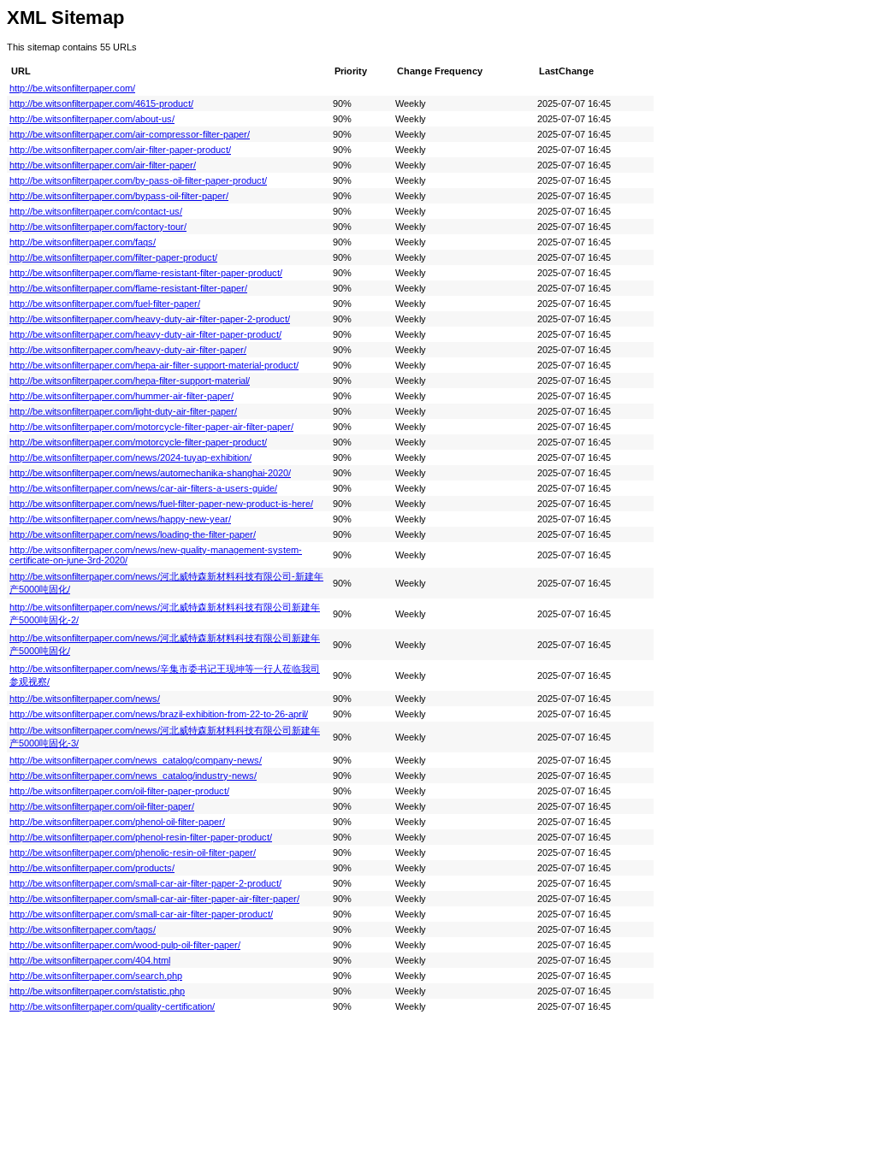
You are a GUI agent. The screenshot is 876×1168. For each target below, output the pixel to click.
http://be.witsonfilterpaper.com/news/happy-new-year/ (120, 519)
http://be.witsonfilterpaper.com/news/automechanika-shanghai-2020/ (150, 473)
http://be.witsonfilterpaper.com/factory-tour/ (97, 226)
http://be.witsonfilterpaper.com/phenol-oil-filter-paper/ (117, 822)
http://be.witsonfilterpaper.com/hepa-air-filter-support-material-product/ (154, 365)
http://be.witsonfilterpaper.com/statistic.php (97, 991)
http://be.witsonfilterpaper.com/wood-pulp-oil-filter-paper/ (124, 945)
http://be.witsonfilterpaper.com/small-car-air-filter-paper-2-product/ (145, 883)
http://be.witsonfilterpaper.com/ (72, 88)
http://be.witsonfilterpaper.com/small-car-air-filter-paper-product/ (141, 914)
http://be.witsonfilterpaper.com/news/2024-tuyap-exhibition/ (130, 457)
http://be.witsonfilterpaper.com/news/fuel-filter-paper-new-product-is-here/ (161, 503)
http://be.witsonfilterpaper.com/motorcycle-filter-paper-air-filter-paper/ (151, 427)
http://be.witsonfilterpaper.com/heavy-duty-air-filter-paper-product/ (145, 334)
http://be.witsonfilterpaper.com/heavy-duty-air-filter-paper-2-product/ (149, 319)
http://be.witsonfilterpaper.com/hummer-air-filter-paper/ (121, 396)
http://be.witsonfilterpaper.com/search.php (95, 975)
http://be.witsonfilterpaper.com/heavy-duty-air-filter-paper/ (127, 350)
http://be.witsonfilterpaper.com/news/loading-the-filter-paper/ (132, 534)
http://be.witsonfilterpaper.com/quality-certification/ (112, 1006)
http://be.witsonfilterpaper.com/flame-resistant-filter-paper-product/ (145, 273)
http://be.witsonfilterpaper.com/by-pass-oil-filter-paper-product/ (138, 180)
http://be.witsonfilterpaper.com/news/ (84, 698)
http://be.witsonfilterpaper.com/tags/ (82, 929)
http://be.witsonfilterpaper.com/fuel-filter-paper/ (104, 303)
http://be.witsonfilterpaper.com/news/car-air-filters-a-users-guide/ (143, 488)
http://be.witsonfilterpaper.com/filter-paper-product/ (113, 257)
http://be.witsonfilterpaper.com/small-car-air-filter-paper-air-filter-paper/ (154, 899)
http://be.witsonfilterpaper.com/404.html (89, 960)
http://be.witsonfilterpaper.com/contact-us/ (95, 211)
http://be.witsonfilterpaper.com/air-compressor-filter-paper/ (129, 134)
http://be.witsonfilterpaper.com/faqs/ (82, 242)
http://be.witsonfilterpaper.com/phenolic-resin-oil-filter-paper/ (132, 852)
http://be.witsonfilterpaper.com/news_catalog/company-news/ (135, 760)
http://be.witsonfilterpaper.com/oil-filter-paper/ (101, 806)
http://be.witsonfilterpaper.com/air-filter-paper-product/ (120, 150)
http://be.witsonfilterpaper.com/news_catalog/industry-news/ (133, 775)
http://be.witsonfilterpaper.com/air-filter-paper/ (102, 165)
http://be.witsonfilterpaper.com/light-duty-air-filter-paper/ (123, 411)
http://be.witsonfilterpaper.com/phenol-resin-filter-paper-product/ (140, 837)
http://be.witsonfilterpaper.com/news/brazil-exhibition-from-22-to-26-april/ (158, 714)
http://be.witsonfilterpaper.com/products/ (92, 868)
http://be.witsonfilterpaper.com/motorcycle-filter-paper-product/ (138, 442)
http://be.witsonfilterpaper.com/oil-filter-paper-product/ (119, 791)
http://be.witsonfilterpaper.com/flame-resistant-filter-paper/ (128, 288)
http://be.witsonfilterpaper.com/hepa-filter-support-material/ (129, 380)
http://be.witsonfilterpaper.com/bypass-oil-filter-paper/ (118, 196)
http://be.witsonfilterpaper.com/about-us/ (92, 119)
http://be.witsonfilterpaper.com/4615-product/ (101, 103)
